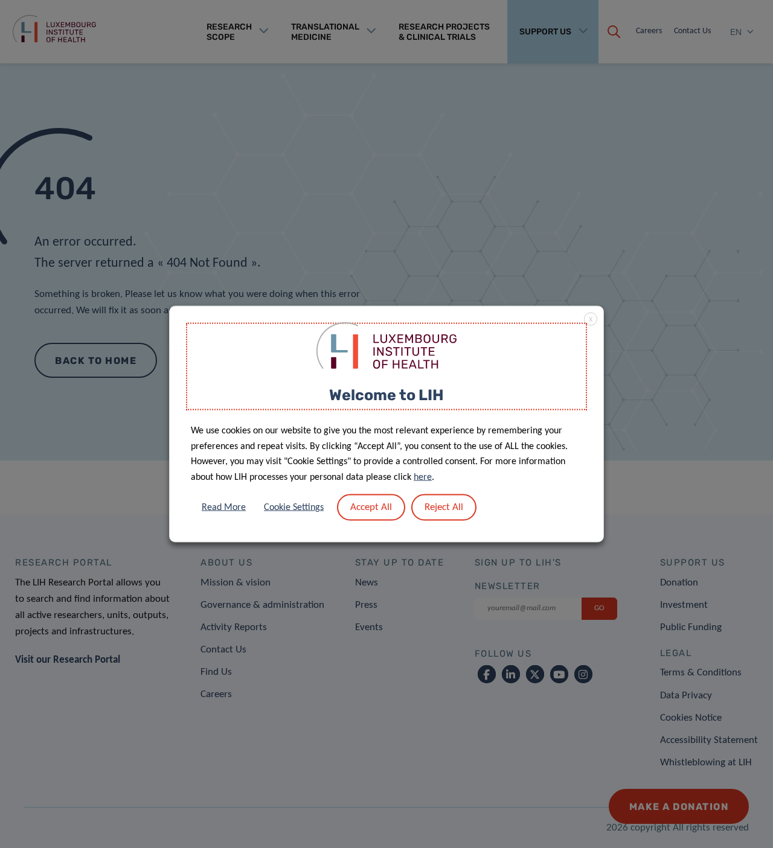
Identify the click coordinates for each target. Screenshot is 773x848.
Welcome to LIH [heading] (386, 394)
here (423, 477)
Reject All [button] (444, 507)
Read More (224, 507)
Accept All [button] (371, 507)
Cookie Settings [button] (294, 507)
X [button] (590, 319)
